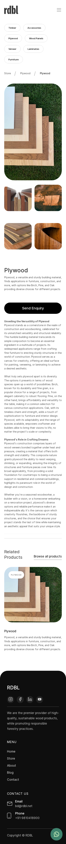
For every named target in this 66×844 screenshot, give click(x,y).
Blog (10, 772)
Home (11, 751)
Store (7, 73)
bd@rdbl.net (23, 806)
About (11, 765)
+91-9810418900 (27, 818)
